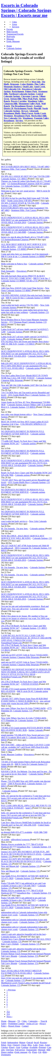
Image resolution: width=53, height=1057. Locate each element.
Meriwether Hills (39, 116)
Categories (33, 1021)
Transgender (31, 1050)
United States (43, 825)
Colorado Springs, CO (39, 312)
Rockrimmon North (23, 108)
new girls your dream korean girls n (16, 414)
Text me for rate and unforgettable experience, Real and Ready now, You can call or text (25, 607)
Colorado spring (33, 368)
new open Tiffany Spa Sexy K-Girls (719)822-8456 (23, 708)
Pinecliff (37, 108)
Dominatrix (6, 1054)
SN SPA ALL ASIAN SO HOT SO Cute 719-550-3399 (25, 176)
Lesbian (24, 1047)
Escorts (10, 29)
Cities (14, 22)
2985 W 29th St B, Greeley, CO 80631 (18, 344)
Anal (18, 1047)
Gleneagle (33, 111)
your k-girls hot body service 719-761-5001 (19, 305)
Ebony (12, 1047)
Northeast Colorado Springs (22, 94)
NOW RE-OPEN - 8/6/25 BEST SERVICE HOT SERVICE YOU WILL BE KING (22, 537)
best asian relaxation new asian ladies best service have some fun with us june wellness (24, 311)
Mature (22, 1042)
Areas (14, 24)
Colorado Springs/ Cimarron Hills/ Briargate (20, 657)
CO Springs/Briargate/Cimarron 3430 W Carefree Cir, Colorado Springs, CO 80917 (25, 184)
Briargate (14, 84)
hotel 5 (29, 808)
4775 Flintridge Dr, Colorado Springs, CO (26, 709)
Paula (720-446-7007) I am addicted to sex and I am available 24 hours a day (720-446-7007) (23, 884)
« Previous (11, 990)
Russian (43, 1042)
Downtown (22, 271)
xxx (3, 621)
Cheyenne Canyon (29, 96)
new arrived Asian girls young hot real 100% (25, 702)
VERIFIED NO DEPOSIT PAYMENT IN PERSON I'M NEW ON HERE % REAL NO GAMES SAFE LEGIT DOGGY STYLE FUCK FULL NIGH (26, 671)
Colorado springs (36, 264)
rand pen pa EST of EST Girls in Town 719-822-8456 (24, 655)
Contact (25, 1026)
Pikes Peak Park (30, 99)
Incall (36, 1042)
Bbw (30, 1045)
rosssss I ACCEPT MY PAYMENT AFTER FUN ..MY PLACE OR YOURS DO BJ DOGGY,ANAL (25, 853)
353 (8, 1014)
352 (8, 1012)
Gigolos (4, 1047)
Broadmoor (9, 120)
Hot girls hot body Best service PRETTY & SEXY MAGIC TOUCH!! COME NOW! (23, 277)
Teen (9, 1045)
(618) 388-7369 (40, 832)
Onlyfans (10, 1050)
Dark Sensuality (8, 271)
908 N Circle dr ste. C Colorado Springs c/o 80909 (23, 256)
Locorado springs (37, 609)
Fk (30, 1052)
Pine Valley (40, 84)
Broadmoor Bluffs (12, 113)
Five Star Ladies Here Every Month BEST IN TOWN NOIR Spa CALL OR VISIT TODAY (24, 376)
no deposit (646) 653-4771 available (16, 832)
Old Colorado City (12, 89)
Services (15, 27)
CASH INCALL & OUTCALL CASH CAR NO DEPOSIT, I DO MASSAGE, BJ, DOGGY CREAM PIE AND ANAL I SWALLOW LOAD (26, 637)
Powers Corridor (19, 101)
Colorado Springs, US (41, 847)
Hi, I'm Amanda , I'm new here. (14, 528)
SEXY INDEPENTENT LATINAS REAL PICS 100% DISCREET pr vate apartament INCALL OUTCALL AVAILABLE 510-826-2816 (25, 220)
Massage (10, 39)
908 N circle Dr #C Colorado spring (32, 691)
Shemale (41, 1050)
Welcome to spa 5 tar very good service (18, 191)
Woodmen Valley (35, 101)
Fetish (3, 1042)
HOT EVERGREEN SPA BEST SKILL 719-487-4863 (25, 166)
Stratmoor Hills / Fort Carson (13, 169)
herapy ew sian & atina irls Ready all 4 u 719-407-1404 (25, 237)
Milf (48, 1050)
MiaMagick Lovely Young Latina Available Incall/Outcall (25, 983)
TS (18, 1021)
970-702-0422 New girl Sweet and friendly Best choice (25, 341)
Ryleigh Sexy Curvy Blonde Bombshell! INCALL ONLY (26, 939)
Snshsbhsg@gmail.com (11, 677)
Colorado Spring (36, 774)
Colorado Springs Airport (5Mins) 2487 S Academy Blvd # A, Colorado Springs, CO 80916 (26, 406)
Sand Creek (39, 86)
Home (3, 1021)
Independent (12, 1042)
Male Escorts (12, 32)
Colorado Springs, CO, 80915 (14, 179)
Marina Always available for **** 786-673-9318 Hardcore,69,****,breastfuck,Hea (22, 845)
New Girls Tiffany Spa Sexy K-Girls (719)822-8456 (23, 718)
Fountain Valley (41, 118)
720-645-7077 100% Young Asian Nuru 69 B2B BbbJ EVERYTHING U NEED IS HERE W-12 (24, 699)
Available (33, 1047)
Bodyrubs (11, 36)
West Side (36, 82)
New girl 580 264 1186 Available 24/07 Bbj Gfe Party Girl (26, 385)
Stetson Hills (15, 99)
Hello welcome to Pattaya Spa (14, 264)
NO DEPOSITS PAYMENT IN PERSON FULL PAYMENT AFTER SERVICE (22, 432)
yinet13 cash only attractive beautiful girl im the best (23, 934)
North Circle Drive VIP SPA (19, 200)
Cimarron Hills (11, 103)
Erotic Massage (13, 41)
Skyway (24, 111)
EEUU (4, 800)
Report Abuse (14, 1026)
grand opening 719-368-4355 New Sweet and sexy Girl (25, 735)
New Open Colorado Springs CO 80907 (25, 289)
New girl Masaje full (10, 866)
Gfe (39, 1052)
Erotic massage (21, 1052)
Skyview (19, 120)
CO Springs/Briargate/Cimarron (15, 239)
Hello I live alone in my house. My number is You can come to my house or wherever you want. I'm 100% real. (25, 617)
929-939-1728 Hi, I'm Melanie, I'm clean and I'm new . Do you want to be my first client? (26, 772)
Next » (9, 1016)
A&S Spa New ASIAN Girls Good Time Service (22, 288)
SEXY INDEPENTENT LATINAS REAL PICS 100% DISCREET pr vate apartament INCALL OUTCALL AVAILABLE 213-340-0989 (25, 229)
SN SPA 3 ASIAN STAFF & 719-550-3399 (20, 203)
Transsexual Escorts (15, 34)
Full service (20, 1050)
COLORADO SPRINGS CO (33, 424)
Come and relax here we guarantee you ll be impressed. (25, 254)
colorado (11, 749)
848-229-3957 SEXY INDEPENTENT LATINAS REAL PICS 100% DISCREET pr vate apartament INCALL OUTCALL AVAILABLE (26, 365)
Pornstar (42, 1047)
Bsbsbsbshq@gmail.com (12, 818)
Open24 (16, 1045)
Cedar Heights (26, 84)
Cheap (23, 1045)
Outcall (30, 1042)
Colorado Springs (35, 222)
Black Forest (27, 113)
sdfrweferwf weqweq (20, 839)
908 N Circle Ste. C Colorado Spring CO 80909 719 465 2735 (25, 279)
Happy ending (7, 1052)
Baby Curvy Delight (10, 944)
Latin (35, 1045)
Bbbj (45, 1052)
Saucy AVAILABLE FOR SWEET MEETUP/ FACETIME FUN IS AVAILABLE (21, 972)
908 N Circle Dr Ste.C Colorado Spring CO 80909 (28, 298)
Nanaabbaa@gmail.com (11, 643)
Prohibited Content (16, 1023)
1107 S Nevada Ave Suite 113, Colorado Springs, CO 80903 (22, 248)
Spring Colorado (36, 730)
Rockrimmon (18, 91)
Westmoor (8, 116)
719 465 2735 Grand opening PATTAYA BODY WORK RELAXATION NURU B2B (26, 729)
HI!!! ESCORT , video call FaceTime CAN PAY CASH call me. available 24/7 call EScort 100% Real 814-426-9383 (25, 747)
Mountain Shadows (13, 86)
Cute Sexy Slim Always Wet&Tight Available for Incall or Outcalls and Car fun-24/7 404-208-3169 (26, 823)
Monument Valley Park (29, 103)
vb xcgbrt (5, 839)
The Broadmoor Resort (21, 106)
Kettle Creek (40, 113)
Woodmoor (28, 118)
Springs (5, 388)
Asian (47, 1045)
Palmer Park (31, 91)
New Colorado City (13, 118)
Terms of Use (32, 1023)
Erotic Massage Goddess (11, 754)
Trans (41, 1045)
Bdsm (3, 1045)
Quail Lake (28, 86)
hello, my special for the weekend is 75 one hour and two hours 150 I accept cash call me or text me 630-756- (25, 797)
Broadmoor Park (22, 116)
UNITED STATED (30, 684)
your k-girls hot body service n (14, 521)
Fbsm (34, 1052)
